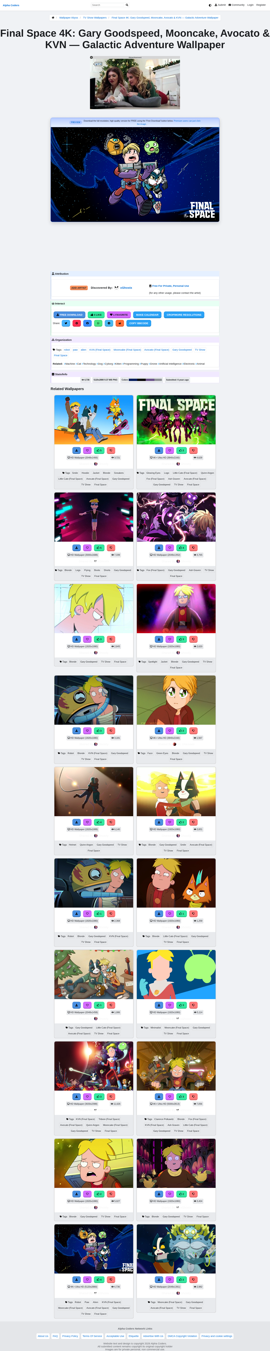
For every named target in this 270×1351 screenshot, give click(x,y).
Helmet (72, 845)
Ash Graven (174, 479)
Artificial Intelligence (170, 363)
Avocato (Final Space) (156, 349)
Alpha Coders (11, 5)
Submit (221, 5)
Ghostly (103, 463)
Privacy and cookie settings (217, 1336)
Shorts (107, 570)
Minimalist (156, 1027)
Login (250, 5)
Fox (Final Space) (155, 479)
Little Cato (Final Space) (70, 479)
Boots (97, 570)
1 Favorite (120, 314)
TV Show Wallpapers (95, 17)
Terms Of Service (92, 1336)
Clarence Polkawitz (164, 1119)
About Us (43, 1336)
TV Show (200, 349)
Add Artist (78, 287)
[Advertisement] (135, 245)
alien (83, 349)
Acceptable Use (115, 1336)
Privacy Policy (70, 1336)
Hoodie (85, 473)
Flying (87, 570)
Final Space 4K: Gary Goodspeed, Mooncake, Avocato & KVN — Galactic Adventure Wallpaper (165, 17)
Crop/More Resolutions (184, 314)
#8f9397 (158, 380)
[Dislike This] (193, 450)
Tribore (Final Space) (109, 1119)
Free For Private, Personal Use (170, 286)
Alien (95, 1302)
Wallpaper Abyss (68, 17)
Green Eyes (162, 753)
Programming (131, 363)
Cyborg (108, 363)
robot (67, 349)
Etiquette (134, 1336)
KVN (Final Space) (99, 349)
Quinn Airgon (207, 473)
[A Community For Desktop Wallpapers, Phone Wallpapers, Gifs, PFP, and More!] (53, 17)
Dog (100, 363)
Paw (87, 1302)
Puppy (144, 363)
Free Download (70, 314)
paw (75, 349)
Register (261, 5)
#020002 (141, 380)
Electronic (188, 363)
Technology (89, 363)
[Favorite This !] (170, 450)
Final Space (60, 355)
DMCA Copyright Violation (182, 1336)
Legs (78, 570)
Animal (200, 363)
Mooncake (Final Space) (127, 349)
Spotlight (152, 662)
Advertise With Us (153, 1336)
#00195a (133, 380)
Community (238, 5)
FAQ (55, 1336)
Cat (79, 363)
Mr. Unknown (186, 744)
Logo (166, 473)
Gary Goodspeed (182, 349)
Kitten (118, 363)
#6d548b (150, 380)
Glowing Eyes (153, 473)
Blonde (106, 473)
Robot (71, 753)
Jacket (96, 473)
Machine (70, 363)
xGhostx (126, 287)
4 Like (97, 314)
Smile (75, 473)
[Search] (127, 5)
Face (150, 753)
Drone (153, 363)
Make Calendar (147, 314)
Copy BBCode (138, 323)
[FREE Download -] (159, 450)
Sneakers (119, 473)
